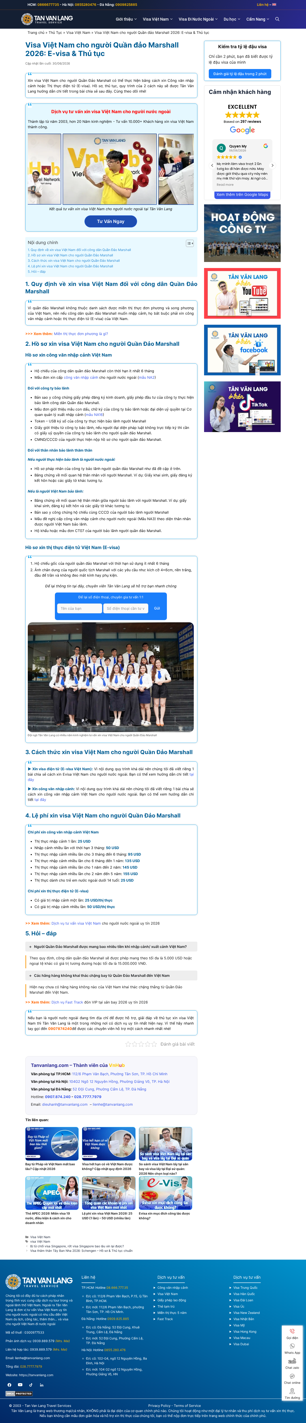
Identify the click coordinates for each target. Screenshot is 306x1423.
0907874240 (60, 1028)
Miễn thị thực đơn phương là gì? (81, 333)
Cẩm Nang (255, 19)
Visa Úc (238, 1306)
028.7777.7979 (87, 1096)
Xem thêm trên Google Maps (242, 194)
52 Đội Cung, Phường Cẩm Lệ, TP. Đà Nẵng (109, 1089)
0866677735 (48, 4)
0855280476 (85, 4)
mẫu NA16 (94, 414)
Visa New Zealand (246, 1313)
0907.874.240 (58, 1096)
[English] (274, 4)
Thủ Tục (55, 32)
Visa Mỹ (239, 1325)
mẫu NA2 (147, 377)
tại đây (40, 799)
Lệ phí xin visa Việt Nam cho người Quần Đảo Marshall (72, 266)
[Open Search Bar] (280, 19)
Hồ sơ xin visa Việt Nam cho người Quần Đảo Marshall (72, 255)
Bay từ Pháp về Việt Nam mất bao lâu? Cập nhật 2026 (50, 1166)
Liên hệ (263, 4)
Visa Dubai (241, 1344)
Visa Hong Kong (244, 1331)
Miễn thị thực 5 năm (172, 1313)
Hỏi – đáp (38, 271)
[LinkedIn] (41, 1385)
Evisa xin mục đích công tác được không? (164, 1215)
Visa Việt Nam (156, 19)
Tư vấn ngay (111, 221)
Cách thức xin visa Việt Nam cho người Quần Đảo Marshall (75, 260)
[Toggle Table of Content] (188, 243)
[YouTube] (20, 1385)
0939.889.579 (43, 1341)
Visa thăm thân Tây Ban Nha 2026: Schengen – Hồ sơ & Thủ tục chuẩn (81, 1250)
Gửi (157, 608)
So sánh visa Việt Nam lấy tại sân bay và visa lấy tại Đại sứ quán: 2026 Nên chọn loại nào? (163, 1168)
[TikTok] (31, 1385)
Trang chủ (36, 32)
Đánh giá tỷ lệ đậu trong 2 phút (240, 73)
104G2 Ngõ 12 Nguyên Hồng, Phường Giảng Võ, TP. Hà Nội (119, 1081)
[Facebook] (9, 1385)
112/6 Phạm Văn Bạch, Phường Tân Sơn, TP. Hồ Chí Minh (119, 1074)
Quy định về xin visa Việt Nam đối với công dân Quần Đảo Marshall (81, 250)
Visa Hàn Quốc (244, 1294)
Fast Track (165, 1319)
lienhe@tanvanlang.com (113, 1104)
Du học (230, 19)
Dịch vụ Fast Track (67, 1002)
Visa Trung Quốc (245, 1287)
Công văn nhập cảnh (172, 1287)
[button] (272, 165)
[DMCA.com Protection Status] (19, 1395)
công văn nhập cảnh (81, 377)
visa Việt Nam (40, 1241)
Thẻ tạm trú (166, 1306)
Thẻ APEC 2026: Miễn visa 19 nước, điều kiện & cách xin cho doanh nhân (48, 1218)
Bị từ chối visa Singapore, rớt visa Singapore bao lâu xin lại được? (77, 1246)
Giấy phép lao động (171, 1300)
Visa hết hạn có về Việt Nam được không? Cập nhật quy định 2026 (107, 1166)
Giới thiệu (124, 19)
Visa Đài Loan (243, 1300)
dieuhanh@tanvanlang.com (65, 1104)
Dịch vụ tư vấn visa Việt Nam (76, 923)
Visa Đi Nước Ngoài (196, 19)
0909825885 (126, 4)
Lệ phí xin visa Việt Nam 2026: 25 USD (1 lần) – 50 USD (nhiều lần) (107, 1215)
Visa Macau (241, 1338)
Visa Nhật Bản (243, 1319)
